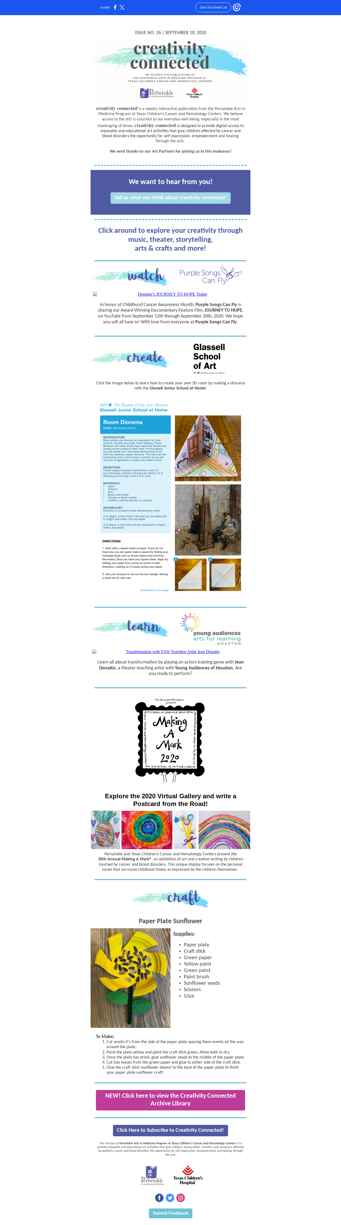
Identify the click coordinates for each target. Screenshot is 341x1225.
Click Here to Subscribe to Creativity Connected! (170, 1130)
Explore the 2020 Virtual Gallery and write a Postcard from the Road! (170, 799)
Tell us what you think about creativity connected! (171, 198)
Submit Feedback (170, 1213)
